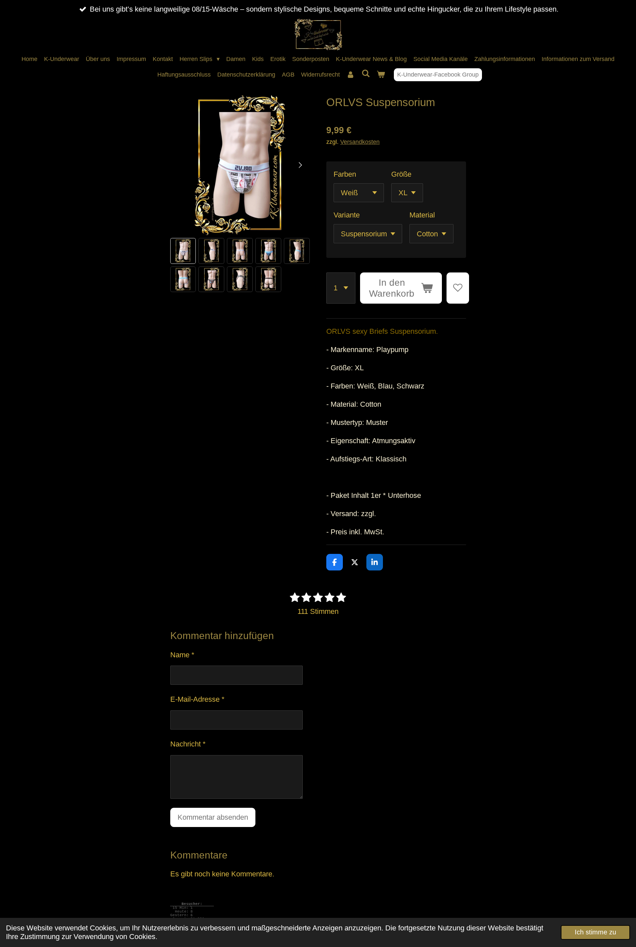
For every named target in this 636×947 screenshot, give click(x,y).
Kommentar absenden (213, 817)
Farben (345, 174)
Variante (347, 215)
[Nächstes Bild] (299, 165)
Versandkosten (360, 141)
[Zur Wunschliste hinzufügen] (458, 288)
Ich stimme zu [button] (595, 932)
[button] (183, 251)
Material (422, 215)
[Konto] (350, 75)
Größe (401, 174)
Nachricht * (188, 744)
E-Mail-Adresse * (197, 699)
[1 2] (340, 288)
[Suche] (365, 74)
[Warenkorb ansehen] (380, 75)
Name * (182, 655)
